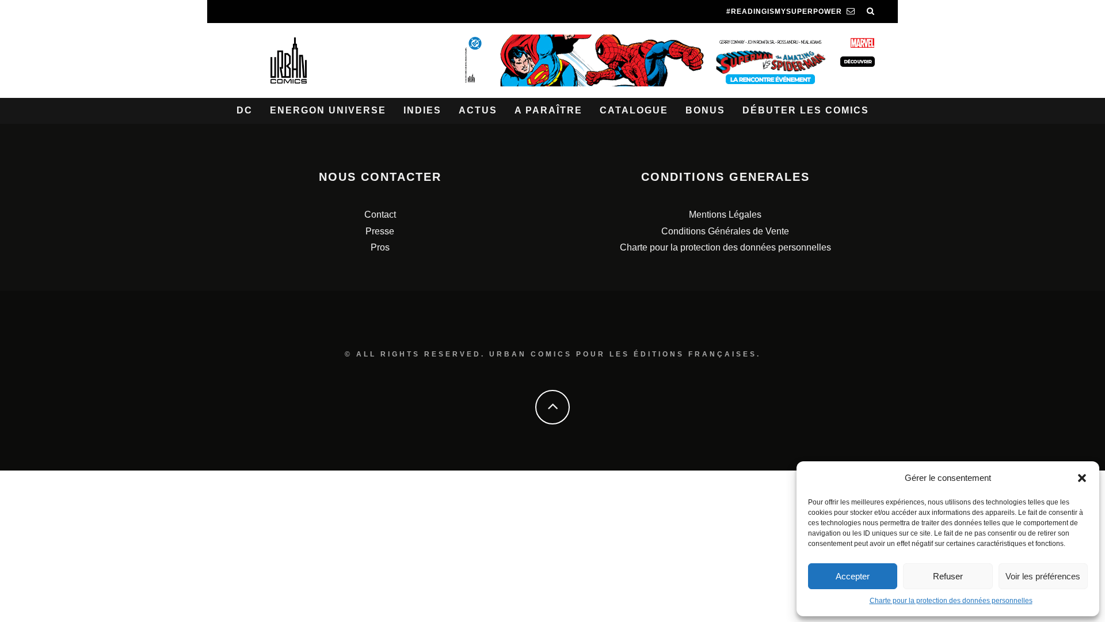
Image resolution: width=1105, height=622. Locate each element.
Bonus (705, 110)
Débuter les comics (805, 110)
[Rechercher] (871, 11)
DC (245, 110)
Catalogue (634, 110)
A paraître (548, 110)
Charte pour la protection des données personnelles (951, 601)
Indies (422, 110)
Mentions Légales (725, 214)
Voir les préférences (1042, 576)
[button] (1082, 478)
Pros (380, 247)
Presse (379, 231)
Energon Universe (328, 110)
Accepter (853, 576)
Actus (478, 110)
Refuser (948, 576)
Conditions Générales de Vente (725, 231)
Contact (380, 214)
